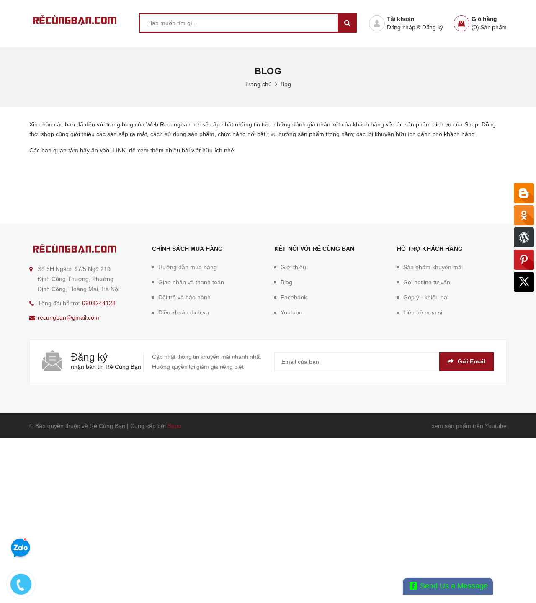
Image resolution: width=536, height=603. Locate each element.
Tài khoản (401, 18)
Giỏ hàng (484, 18)
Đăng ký (432, 27)
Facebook (294, 297)
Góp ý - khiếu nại (425, 297)
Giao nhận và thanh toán (191, 282)
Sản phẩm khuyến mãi (433, 267)
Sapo (174, 426)
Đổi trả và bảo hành (184, 297)
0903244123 (99, 303)
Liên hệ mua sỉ (422, 312)
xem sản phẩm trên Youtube (469, 426)
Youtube (291, 312)
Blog (286, 282)
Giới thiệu (293, 267)
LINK (117, 150)
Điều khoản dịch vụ (183, 312)
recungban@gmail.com (68, 317)
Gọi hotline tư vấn (426, 282)
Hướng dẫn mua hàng (187, 267)
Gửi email (471, 361)
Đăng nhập (401, 27)
